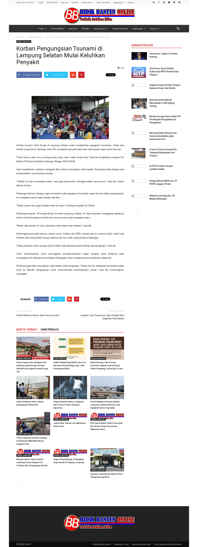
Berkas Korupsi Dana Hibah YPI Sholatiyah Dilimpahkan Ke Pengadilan (165, 119)
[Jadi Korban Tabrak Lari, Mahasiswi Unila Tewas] (70, 416)
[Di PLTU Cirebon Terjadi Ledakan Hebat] (138, 169)
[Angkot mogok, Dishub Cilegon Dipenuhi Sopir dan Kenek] (138, 88)
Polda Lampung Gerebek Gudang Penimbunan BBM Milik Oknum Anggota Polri (31, 441)
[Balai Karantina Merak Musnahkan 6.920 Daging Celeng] (139, 103)
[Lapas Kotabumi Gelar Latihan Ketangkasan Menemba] (33, 387)
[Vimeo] (174, 2)
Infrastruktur (86, 2)
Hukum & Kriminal (98, 358)
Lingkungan (118, 2)
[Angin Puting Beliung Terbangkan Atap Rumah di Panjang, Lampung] (70, 452)
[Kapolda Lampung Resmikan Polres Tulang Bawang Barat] (107, 459)
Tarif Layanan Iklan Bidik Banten (168, 544)
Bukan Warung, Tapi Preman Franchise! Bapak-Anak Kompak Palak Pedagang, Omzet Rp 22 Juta (106, 365)
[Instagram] (164, 2)
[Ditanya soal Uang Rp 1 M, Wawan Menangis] (139, 198)
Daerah (131, 2)
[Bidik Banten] (99, 15)
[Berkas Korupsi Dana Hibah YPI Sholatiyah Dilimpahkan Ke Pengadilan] (139, 118)
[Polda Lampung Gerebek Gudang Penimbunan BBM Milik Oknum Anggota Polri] (33, 423)
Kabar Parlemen (103, 2)
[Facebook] (159, 2)
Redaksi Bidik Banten (102, 544)
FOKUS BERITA (52, 2)
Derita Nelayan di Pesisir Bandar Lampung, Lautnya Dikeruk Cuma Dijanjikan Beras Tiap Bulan (105, 404)
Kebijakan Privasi (121, 544)
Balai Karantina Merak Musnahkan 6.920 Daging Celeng (162, 103)
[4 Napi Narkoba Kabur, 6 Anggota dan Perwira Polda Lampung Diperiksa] (70, 387)
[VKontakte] (179, 2)
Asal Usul (64, 2)
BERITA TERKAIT (27, 329)
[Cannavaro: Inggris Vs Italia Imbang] (139, 56)
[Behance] (153, 2)
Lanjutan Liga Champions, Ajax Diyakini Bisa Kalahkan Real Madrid (102, 317)
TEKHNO (74, 2)
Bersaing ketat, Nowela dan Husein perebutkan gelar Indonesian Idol (163, 136)
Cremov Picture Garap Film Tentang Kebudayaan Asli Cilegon (163, 152)
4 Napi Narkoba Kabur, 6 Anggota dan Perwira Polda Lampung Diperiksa (68, 404)
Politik (40, 2)
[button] (178, 28)
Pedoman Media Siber (141, 544)
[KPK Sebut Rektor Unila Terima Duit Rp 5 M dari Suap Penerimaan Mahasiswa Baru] (107, 416)
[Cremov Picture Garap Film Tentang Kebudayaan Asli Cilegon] (138, 153)
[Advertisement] (70, 87)
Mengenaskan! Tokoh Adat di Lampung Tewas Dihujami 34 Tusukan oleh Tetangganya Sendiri (32, 462)
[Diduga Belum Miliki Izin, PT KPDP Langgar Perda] (138, 184)
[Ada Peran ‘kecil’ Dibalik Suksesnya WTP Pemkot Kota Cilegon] (138, 72)
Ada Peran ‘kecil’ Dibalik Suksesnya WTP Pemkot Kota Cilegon (164, 71)
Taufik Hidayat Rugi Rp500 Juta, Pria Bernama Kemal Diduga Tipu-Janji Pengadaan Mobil (69, 365)
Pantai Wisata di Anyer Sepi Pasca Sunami (37, 315)
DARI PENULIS (50, 329)
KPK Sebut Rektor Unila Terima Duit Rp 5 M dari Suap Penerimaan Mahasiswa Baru (106, 426)
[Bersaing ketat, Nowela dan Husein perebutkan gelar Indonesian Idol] (139, 134)
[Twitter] (169, 2)
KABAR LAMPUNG (23, 41)
